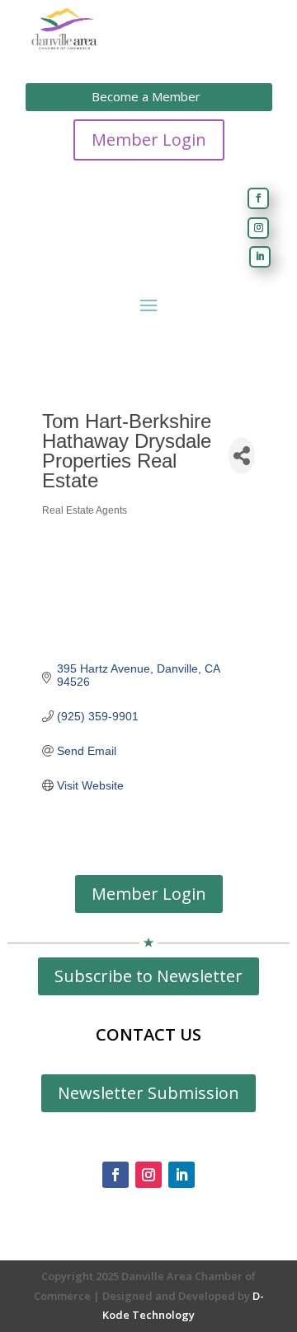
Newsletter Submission (148, 1093)
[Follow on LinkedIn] (260, 257)
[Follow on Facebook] (258, 198)
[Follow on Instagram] (258, 228)
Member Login (149, 139)
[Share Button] (242, 455)
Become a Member (146, 96)
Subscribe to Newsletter (148, 976)
